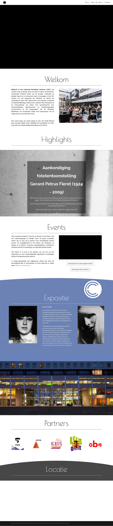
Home (87, 2)
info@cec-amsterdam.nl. (22, 265)
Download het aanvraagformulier (80, 263)
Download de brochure (80, 269)
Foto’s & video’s (96, 2)
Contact (107, 2)
